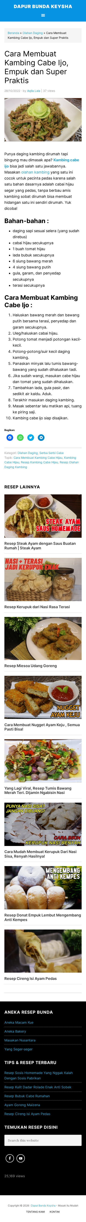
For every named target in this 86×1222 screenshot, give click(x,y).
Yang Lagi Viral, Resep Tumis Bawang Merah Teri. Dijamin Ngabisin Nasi (37, 790)
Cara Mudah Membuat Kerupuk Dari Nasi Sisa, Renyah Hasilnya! (40, 853)
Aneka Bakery (15, 1031)
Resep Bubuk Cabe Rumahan (27, 1096)
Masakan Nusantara (19, 1040)
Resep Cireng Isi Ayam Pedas (30, 978)
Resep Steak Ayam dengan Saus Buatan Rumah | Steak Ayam (40, 545)
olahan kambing (35, 172)
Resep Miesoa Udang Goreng (30, 666)
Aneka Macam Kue (18, 1022)
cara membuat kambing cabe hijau (38, 457)
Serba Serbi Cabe (51, 453)
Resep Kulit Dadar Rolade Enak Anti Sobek (37, 1087)
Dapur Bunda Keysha (43, 6)
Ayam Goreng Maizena (22, 1105)
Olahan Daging (28, 453)
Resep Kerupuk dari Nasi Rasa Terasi (37, 607)
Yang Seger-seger (18, 1049)
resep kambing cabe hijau (39, 462)
